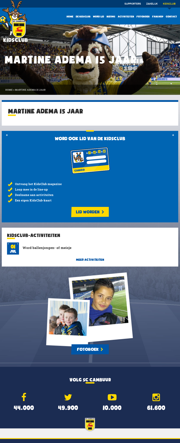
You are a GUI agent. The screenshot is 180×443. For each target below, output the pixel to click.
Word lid (98, 16)
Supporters (132, 3)
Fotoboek (143, 16)
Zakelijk (152, 3)
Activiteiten (126, 16)
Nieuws (111, 16)
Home (69, 16)
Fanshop (157, 16)
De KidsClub (83, 16)
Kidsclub (169, 3)
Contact (171, 16)
